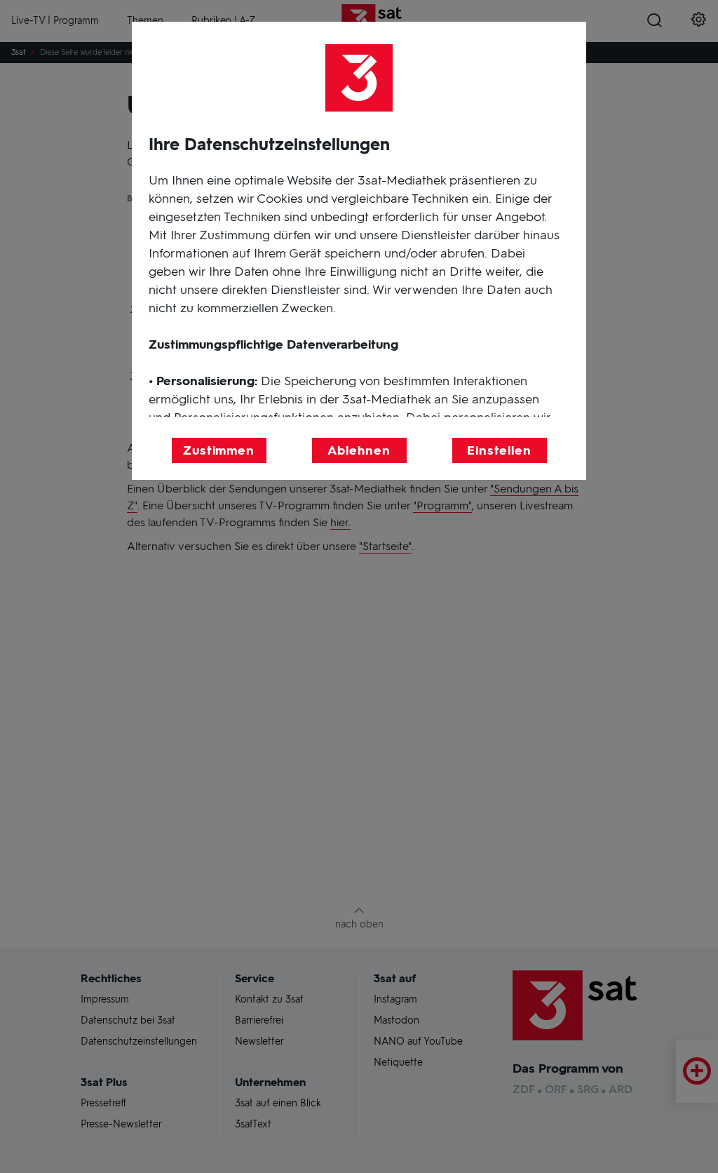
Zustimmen (219, 450)
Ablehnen (358, 450)
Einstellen (499, 450)
